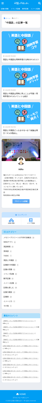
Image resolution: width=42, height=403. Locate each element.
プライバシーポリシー (21, 398)
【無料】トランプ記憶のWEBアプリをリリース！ (18, 321)
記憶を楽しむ (10, 287)
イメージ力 (9, 301)
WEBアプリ (10, 242)
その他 (7, 306)
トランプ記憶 (15, 9)
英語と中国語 (10, 260)
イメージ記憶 (35, 9)
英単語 (7, 251)
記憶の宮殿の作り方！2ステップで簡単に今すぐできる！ (21, 346)
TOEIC (7, 256)
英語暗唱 (8, 247)
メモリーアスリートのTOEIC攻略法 (19, 237)
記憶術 (8, 297)
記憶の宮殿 (5, 9)
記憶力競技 (9, 292)
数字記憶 (25, 9)
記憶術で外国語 (11, 265)
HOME (22, 394)
